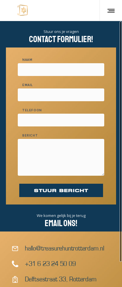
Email (27, 85)
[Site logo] (22, 10)
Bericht (30, 135)
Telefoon (32, 110)
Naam (27, 59)
